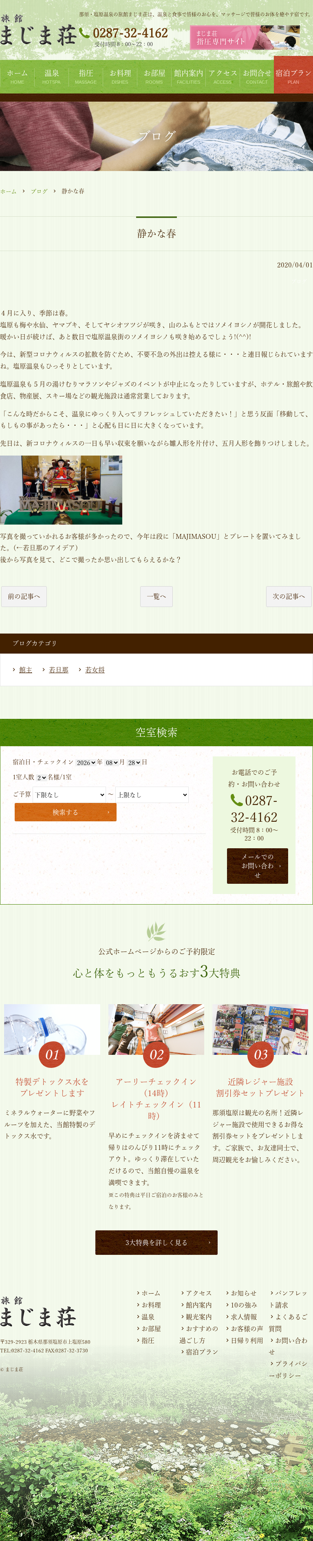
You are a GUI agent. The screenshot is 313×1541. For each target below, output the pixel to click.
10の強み (244, 1305)
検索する (66, 812)
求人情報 (244, 1317)
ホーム (8, 191)
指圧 (147, 1340)
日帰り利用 (247, 1340)
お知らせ (244, 1293)
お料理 (151, 1305)
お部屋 (151, 1328)
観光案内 (199, 1317)
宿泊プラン (202, 1352)
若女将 (95, 670)
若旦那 (58, 670)
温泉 (147, 1317)
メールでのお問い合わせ (257, 866)
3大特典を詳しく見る (157, 1242)
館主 (25, 670)
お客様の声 (247, 1328)
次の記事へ (289, 596)
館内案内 (199, 1305)
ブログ (39, 191)
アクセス (199, 1293)
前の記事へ (24, 596)
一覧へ (156, 596)
